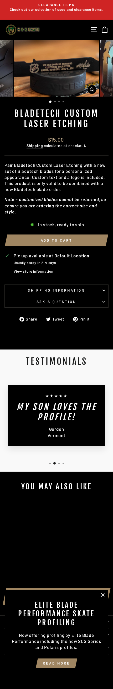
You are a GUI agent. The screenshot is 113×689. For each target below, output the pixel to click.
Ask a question (57, 301)
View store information (33, 271)
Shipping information (56, 290)
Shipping (35, 145)
